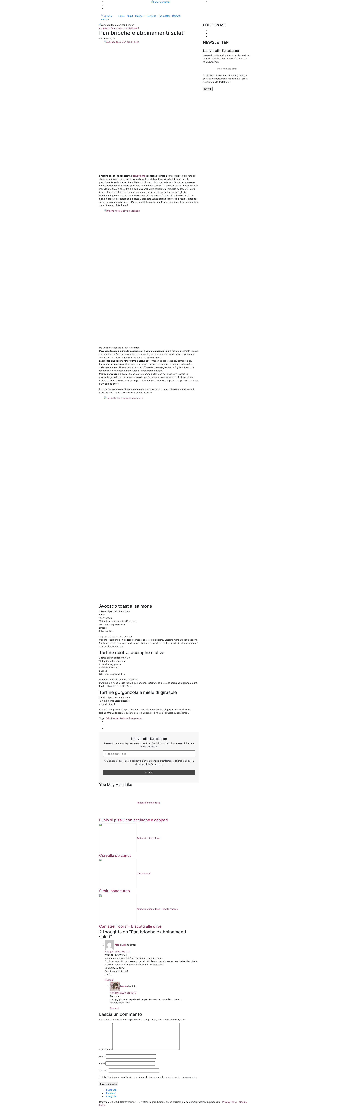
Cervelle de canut (115, 855)
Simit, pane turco (114, 891)
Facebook (111, 1089)
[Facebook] (209, 30)
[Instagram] (209, 33)
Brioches (110, 718)
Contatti (176, 15)
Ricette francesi (170, 909)
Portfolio (151, 15)
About (130, 15)
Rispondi (109, 980)
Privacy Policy (229, 1102)
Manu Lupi (120, 944)
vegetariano (137, 718)
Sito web (103, 1070)
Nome (102, 1056)
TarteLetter (164, 15)
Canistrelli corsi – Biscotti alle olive (130, 926)
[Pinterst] (209, 36)
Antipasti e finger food (110, 28)
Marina (124, 986)
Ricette (139, 15)
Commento (105, 1049)
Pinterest (110, 1093)
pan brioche (139, 175)
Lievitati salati (131, 28)
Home (121, 15)
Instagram (111, 1096)
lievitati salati (123, 718)
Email (102, 1063)
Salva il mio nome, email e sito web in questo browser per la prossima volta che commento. (149, 1077)
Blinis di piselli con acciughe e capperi (133, 820)
